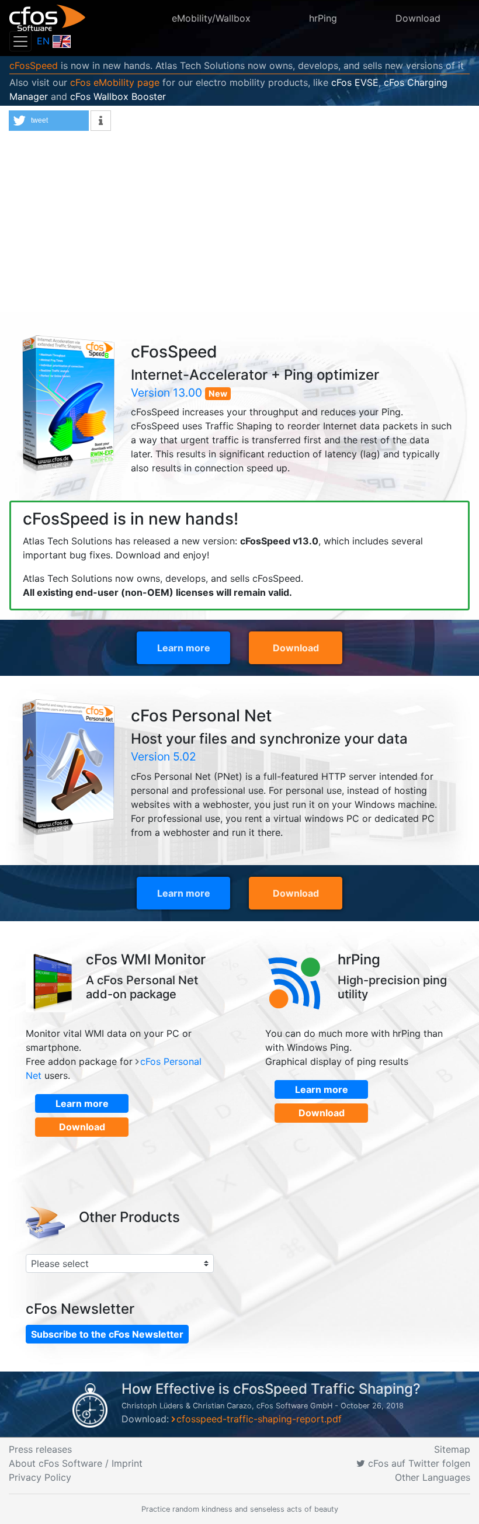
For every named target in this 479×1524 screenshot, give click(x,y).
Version (166, 393)
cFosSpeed (33, 65)
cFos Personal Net (201, 715)
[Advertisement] (239, 224)
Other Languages (432, 1477)
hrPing (323, 18)
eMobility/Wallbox (211, 18)
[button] (49, 120)
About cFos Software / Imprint (76, 1463)
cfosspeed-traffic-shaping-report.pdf (259, 1419)
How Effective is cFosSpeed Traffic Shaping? (271, 1388)
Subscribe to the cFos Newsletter (107, 1334)
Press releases (40, 1449)
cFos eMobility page (114, 82)
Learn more (183, 648)
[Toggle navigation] (20, 41)
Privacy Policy (40, 1477)
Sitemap (452, 1449)
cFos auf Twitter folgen (417, 1463)
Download (417, 18)
